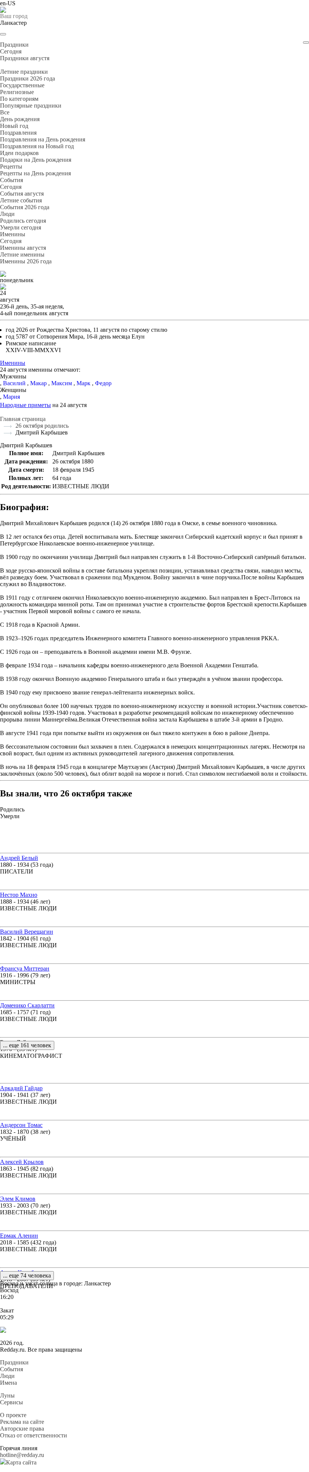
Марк (83, 383)
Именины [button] (12, 234)
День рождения (20, 119)
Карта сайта (21, 1462)
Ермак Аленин (19, 1235)
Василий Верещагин (26, 931)
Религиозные (17, 92)
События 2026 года (24, 207)
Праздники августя (24, 58)
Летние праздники (24, 71)
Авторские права (22, 1428)
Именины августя (23, 248)
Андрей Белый (19, 858)
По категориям (19, 99)
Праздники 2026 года (27, 78)
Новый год (14, 126)
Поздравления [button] (18, 132)
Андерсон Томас (21, 1125)
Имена (8, 1382)
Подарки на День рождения (35, 159)
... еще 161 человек (27, 1045)
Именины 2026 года (26, 261)
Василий (14, 383)
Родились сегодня (23, 220)
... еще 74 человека (27, 1275)
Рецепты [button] (11, 166)
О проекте (13, 1415)
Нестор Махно (18, 895)
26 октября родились (42, 425)
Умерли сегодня (20, 227)
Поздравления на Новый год (37, 146)
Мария (11, 396)
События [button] (11, 180)
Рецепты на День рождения (35, 173)
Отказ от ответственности (33, 1435)
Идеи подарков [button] (19, 153)
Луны (7, 1395)
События (11, 1369)
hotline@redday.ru (22, 1455)
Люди (7, 1376)
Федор (103, 383)
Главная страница (23, 419)
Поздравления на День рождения (42, 139)
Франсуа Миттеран (24, 968)
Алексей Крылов (22, 1162)
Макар (38, 383)
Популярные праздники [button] (30, 105)
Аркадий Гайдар (21, 1088)
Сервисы (11, 1402)
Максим (61, 383)
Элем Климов (17, 1199)
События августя (22, 193)
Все (4, 112)
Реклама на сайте (22, 1422)
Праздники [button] (14, 44)
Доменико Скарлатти (27, 1005)
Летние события (21, 200)
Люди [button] (7, 214)
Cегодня (10, 51)
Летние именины (22, 254)
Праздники (14, 1362)
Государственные (22, 85)
